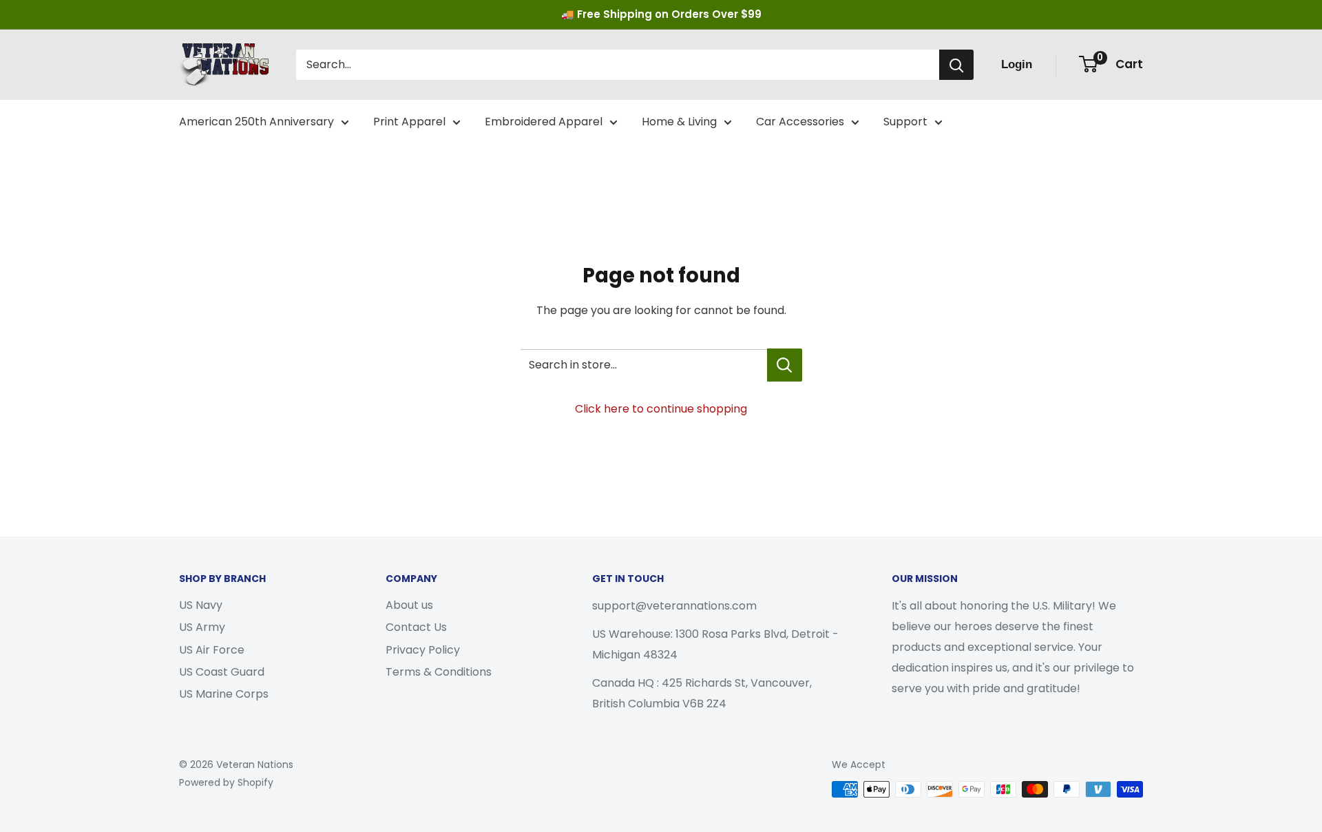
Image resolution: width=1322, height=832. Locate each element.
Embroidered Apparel (543, 121)
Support (905, 121)
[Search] (956, 65)
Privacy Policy (423, 650)
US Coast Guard (221, 672)
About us (409, 605)
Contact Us (416, 627)
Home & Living (679, 121)
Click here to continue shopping (661, 409)
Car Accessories (800, 121)
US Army (202, 627)
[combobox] (617, 65)
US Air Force (211, 650)
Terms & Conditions (439, 672)
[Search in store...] (784, 365)
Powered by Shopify (226, 782)
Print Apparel (409, 121)
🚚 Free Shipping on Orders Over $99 (661, 14)
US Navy (200, 605)
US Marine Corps (224, 694)
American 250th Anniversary (256, 121)
